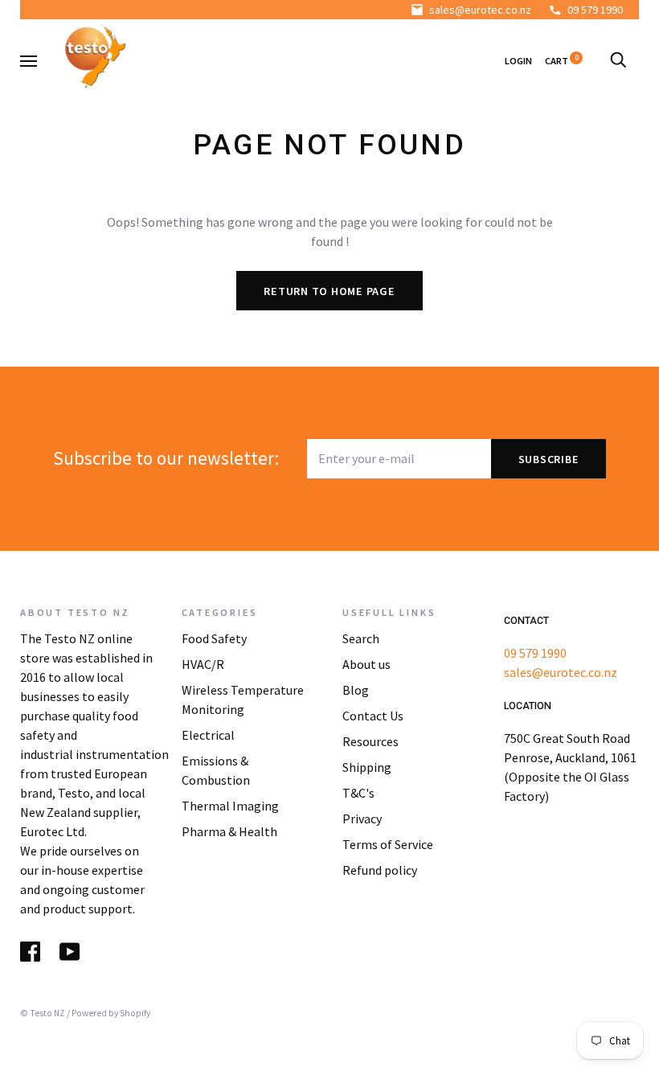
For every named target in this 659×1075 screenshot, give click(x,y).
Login (518, 61)
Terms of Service (387, 844)
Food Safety (214, 638)
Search (360, 638)
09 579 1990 (595, 9)
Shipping (366, 767)
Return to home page (329, 291)
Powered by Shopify (111, 1013)
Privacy (362, 818)
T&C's (358, 793)
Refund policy (379, 870)
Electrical (208, 735)
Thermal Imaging (230, 806)
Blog (355, 690)
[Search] (618, 61)
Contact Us (372, 716)
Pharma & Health (229, 831)
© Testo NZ (42, 1013)
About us (366, 664)
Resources (370, 741)
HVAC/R (203, 664)
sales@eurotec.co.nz (480, 9)
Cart (562, 61)
